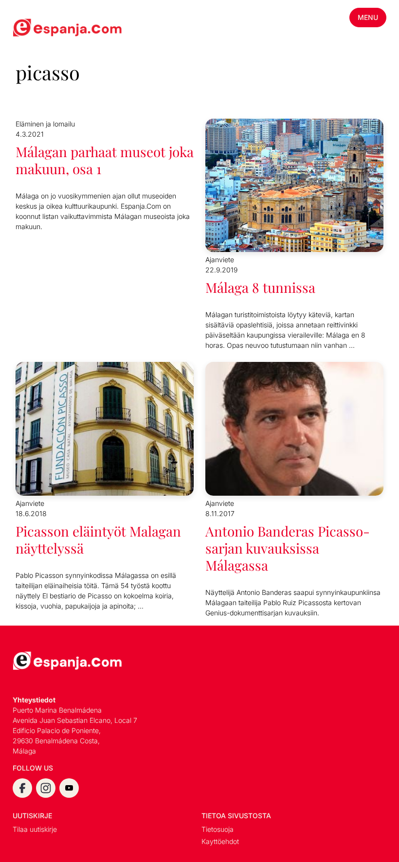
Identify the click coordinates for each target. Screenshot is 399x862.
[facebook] (22, 788)
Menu (368, 17)
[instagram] (45, 788)
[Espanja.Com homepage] (36, 29)
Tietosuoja (217, 829)
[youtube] (69, 788)
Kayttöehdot (220, 841)
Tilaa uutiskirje (35, 829)
